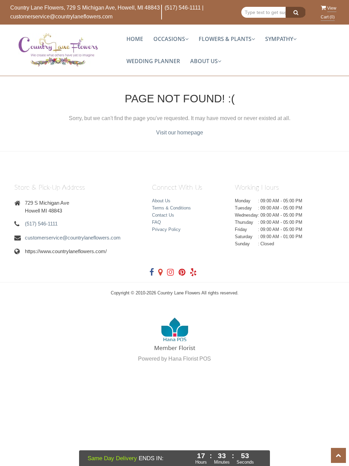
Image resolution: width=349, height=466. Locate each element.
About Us (161, 200)
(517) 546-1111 (183, 8)
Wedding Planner (153, 61)
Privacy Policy (166, 229)
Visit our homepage (179, 132)
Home (134, 39)
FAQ (156, 222)
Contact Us (163, 215)
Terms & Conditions (171, 207)
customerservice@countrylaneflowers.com (61, 16)
